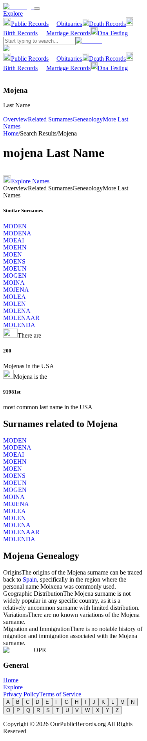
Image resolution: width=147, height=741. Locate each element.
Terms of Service (60, 694)
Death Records (107, 23)
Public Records (30, 23)
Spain (30, 579)
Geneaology (88, 119)
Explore (13, 13)
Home (10, 133)
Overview (15, 119)
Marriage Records (68, 33)
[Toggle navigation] (37, 8)
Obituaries (69, 23)
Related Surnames (50, 119)
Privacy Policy (21, 694)
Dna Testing (113, 33)
